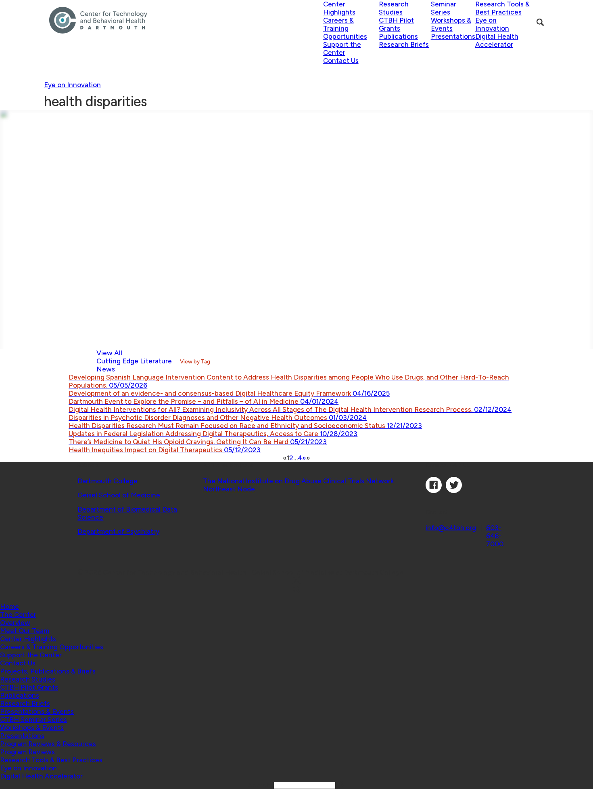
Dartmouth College (107, 481)
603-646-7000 (494, 536)
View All (109, 353)
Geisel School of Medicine (118, 495)
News (105, 369)
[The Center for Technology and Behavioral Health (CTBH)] (186, 20)
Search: (261, 785)
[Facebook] (434, 491)
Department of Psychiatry (118, 531)
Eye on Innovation (72, 85)
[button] (18, 615)
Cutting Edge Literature (134, 361)
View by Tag (195, 361)
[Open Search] (540, 22)
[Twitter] (454, 491)
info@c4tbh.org (451, 528)
